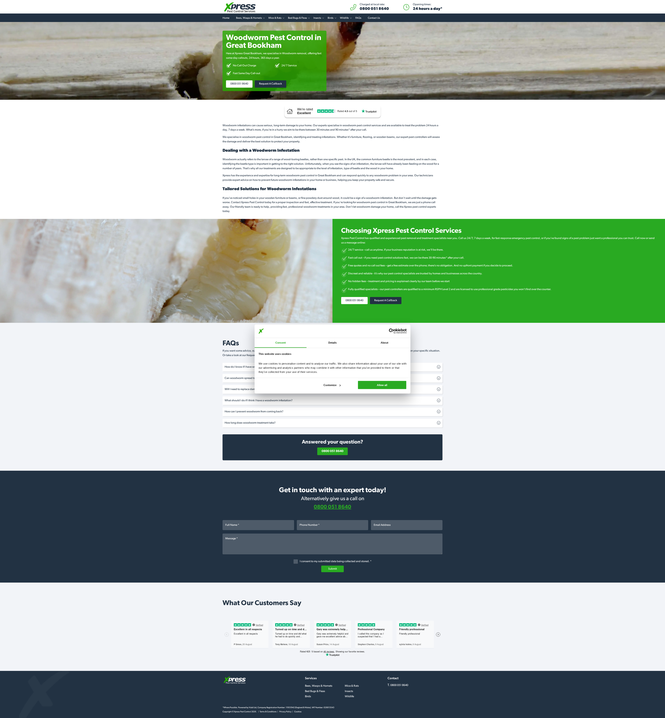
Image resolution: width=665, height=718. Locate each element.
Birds (330, 18)
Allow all (382, 385)
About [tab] (384, 342)
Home (226, 18)
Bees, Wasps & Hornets (249, 18)
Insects (317, 18)
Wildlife (344, 18)
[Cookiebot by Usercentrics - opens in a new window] (391, 331)
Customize (329, 385)
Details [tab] (332, 342)
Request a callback (270, 83)
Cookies (298, 712)
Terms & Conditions (268, 712)
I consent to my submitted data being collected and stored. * (335, 561)
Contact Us (374, 18)
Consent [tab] (280, 342)
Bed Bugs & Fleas (297, 18)
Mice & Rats (274, 18)
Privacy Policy (285, 712)
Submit (332, 569)
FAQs (358, 18)
